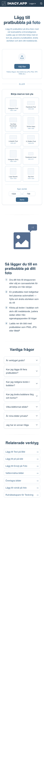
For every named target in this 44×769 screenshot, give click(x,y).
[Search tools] (41, 3)
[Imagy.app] (14, 3)
